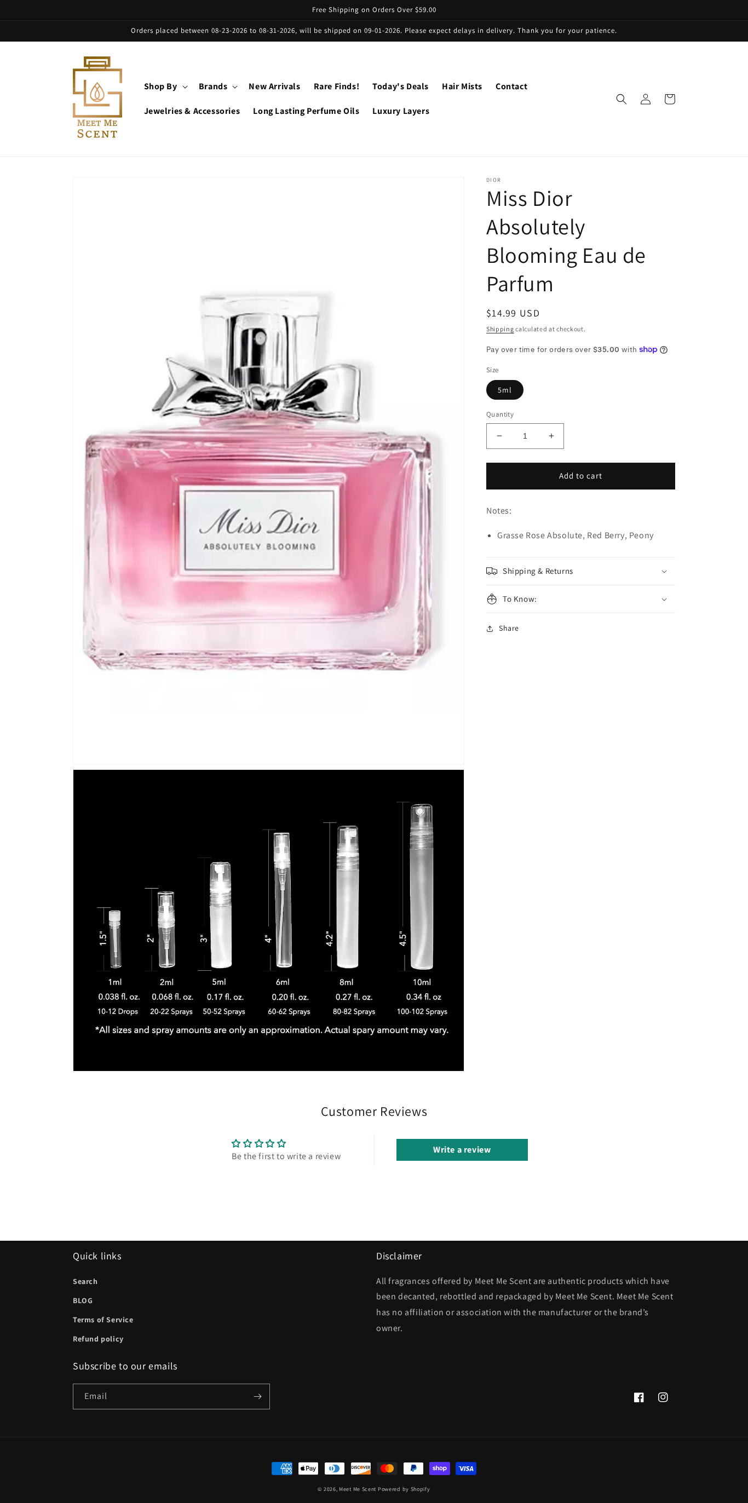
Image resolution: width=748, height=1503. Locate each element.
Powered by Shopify (404, 1489)
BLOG (83, 1300)
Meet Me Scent (357, 1489)
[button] (164, 86)
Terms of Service (103, 1320)
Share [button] (509, 628)
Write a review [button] (462, 1149)
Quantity (500, 414)
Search (85, 1281)
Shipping (500, 329)
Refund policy (98, 1339)
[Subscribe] (257, 1396)
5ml (505, 390)
